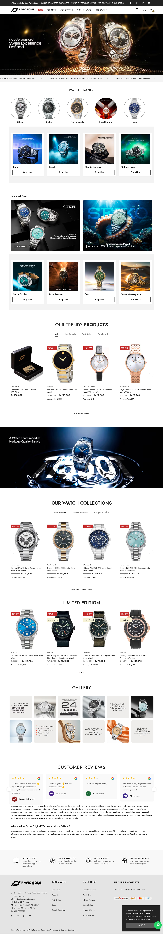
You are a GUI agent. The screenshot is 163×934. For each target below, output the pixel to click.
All (56, 334)
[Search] (137, 9)
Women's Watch (84, 10)
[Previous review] (9, 789)
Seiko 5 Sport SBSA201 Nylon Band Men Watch (26, 657)
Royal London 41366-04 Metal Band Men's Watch (99, 391)
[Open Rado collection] (27, 149)
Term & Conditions (59, 910)
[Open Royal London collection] (63, 276)
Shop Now (27, 172)
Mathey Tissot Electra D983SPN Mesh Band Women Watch (97, 657)
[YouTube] (149, 3)
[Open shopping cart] (151, 10)
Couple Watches (101, 512)
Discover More (81, 413)
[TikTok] (143, 3)
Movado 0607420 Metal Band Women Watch (133, 391)
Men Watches (60, 512)
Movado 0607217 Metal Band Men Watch (26, 391)
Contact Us (56, 890)
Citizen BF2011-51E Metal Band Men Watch (135, 569)
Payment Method (89, 910)
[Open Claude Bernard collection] (99, 149)
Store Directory (88, 915)
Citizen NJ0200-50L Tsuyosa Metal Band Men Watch (98, 569)
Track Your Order (89, 890)
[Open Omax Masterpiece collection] (136, 276)
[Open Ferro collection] (99, 276)
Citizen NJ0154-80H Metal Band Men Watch (25, 569)
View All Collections (81, 589)
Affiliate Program (89, 900)
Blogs (54, 905)
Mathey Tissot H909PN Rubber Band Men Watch (61, 657)
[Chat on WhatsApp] (158, 925)
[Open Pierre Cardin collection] (27, 276)
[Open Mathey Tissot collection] (136, 149)
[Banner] (81, 43)
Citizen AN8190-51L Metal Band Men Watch (61, 569)
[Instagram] (136, 3)
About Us (55, 895)
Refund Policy (88, 905)
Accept (141, 925)
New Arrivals (70, 334)
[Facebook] (130, 3)
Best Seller (87, 334)
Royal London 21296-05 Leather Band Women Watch (61, 391)
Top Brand (52, 10)
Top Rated (103, 334)
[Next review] (154, 789)
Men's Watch (66, 10)
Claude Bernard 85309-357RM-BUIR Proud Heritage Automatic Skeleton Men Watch (136, 658)
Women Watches (80, 512)
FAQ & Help (56, 900)
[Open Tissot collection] (63, 149)
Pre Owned (101, 10)
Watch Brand (87, 895)
